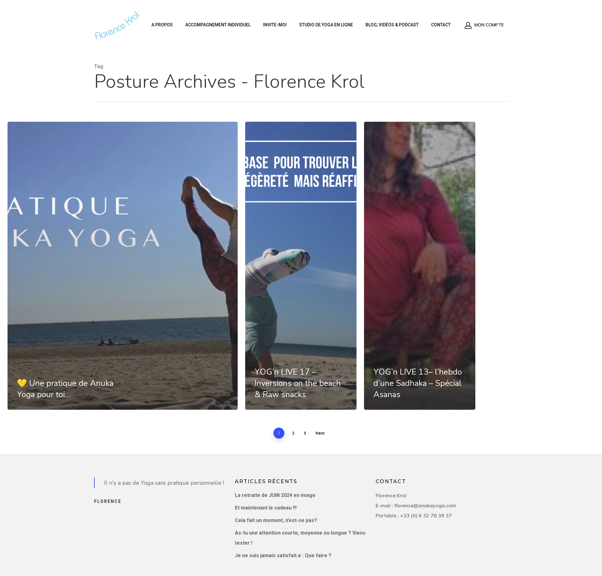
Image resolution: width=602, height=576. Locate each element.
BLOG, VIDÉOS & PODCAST (392, 24)
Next (320, 433)
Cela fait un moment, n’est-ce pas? (276, 520)
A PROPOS (162, 24)
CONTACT (441, 24)
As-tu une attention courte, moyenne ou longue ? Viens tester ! (300, 538)
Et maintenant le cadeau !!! (266, 508)
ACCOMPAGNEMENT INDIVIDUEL (218, 24)
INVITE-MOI (275, 24)
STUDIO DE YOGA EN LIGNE (326, 24)
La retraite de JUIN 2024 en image (275, 495)
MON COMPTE (488, 25)
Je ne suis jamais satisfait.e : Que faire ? (283, 555)
